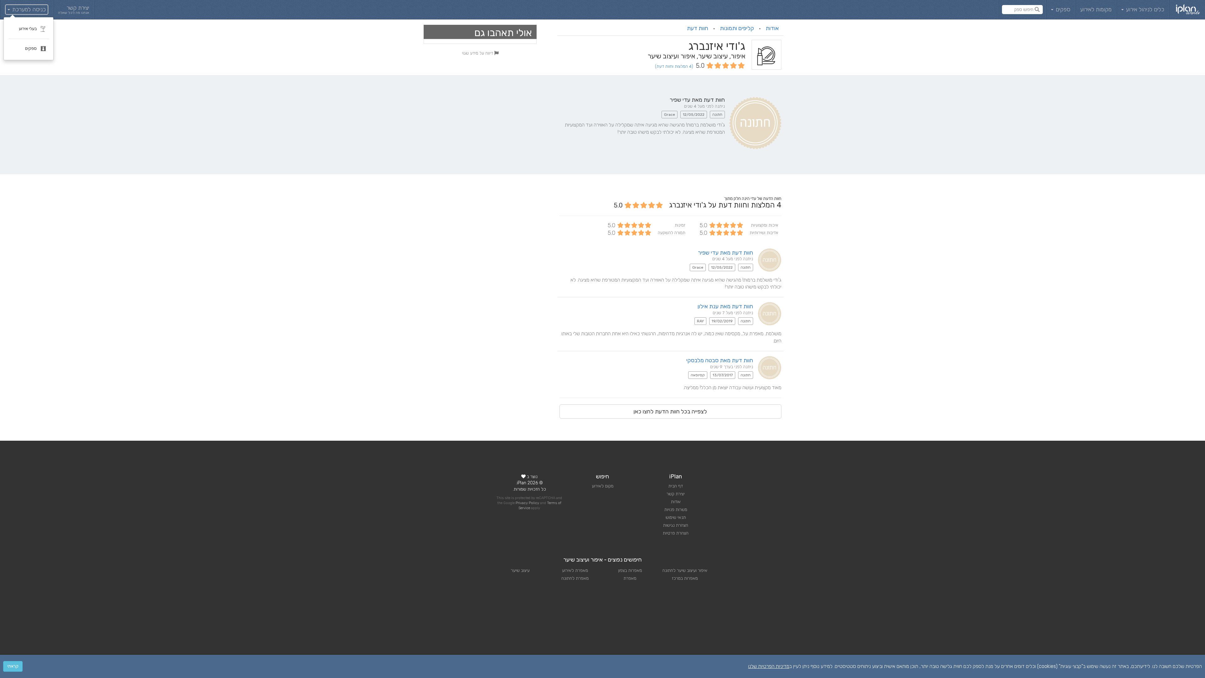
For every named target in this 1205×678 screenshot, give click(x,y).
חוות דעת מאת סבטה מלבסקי (719, 360)
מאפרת (630, 578)
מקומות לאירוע (1095, 9)
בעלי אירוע (28, 28)
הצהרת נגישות (675, 525)
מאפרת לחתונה (575, 578)
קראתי (13, 666)
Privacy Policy (527, 503)
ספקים (1062, 9)
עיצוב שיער (520, 570)
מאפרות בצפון (630, 570)
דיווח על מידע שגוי (478, 53)
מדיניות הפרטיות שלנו (768, 666)
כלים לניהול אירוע (1144, 9)
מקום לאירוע (602, 486)
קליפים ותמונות (737, 28)
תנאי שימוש (676, 517)
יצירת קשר (676, 494)
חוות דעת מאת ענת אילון (725, 306)
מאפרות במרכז (685, 578)
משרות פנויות (675, 509)
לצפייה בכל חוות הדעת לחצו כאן (670, 411)
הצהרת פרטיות (675, 533)
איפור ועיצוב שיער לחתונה (684, 570)
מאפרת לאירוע (575, 570)
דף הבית (675, 486)
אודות (772, 28)
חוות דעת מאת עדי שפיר (725, 252)
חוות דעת (697, 28)
